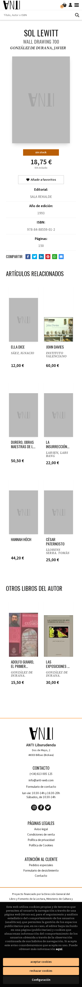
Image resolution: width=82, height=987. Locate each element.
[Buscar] (77, 15)
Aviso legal (41, 829)
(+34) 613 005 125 (41, 774)
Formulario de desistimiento (41, 871)
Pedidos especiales (41, 865)
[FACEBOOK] (41, 808)
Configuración (41, 980)
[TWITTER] (48, 808)
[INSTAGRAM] (34, 808)
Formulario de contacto (41, 787)
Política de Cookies (41, 845)
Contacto (41, 876)
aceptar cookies (41, 962)
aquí (59, 949)
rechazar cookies (41, 971)
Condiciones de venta (41, 835)
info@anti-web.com (41, 780)
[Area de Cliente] (70, 5)
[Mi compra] (64, 5)
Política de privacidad (41, 840)
